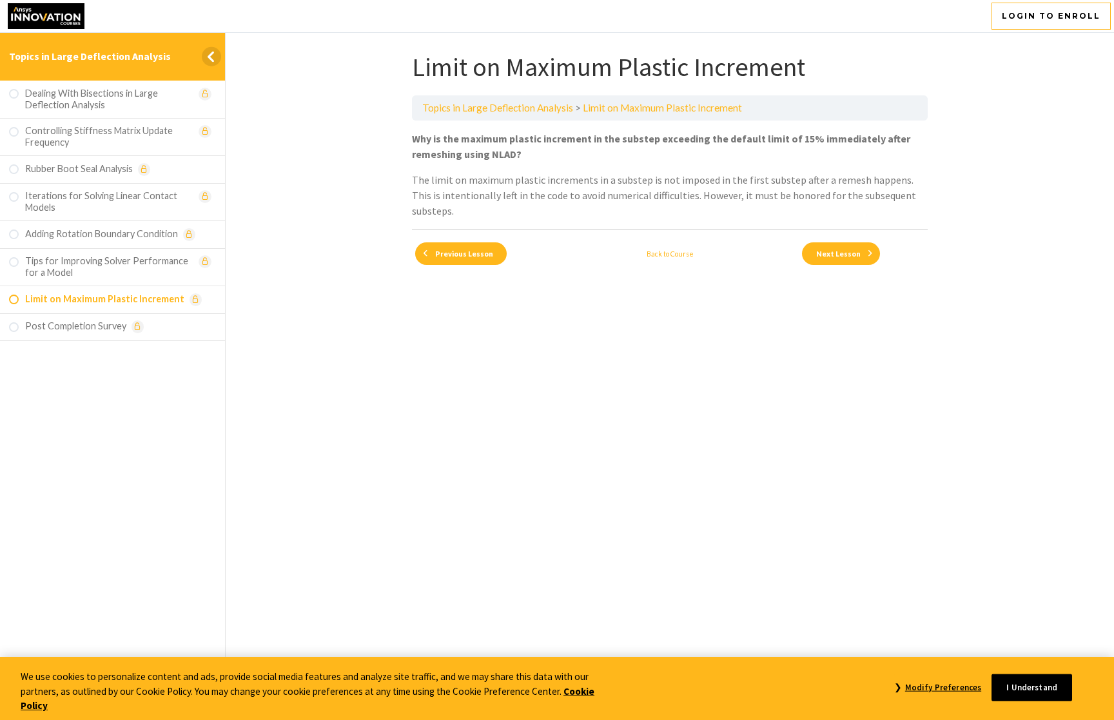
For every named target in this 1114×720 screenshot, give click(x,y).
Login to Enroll (1051, 16)
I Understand (1031, 686)
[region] (557, 688)
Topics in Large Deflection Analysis (90, 56)
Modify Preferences (943, 686)
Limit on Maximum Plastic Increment (662, 107)
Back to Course (670, 253)
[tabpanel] (670, 175)
